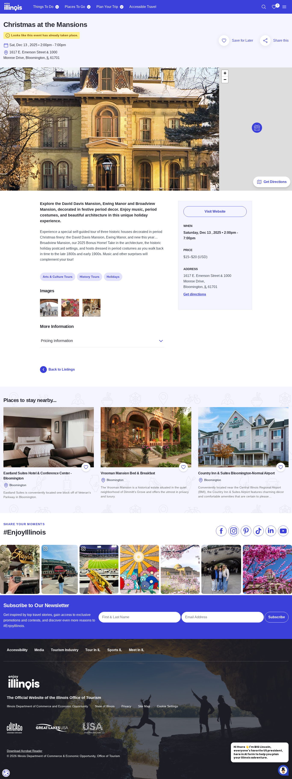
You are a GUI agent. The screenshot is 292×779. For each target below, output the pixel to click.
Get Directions (275, 182)
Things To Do (43, 7)
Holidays (113, 276)
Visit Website (215, 211)
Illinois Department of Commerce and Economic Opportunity (47, 706)
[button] (257, 128)
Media (39, 650)
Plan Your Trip (107, 7)
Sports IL (114, 650)
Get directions (194, 294)
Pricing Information (57, 341)
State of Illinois (105, 706)
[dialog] (6, 773)
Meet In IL (136, 650)
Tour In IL (92, 650)
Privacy (126, 706)
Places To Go (75, 7)
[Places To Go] (88, 7)
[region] (263, 6)
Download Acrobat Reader (24, 751)
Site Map (144, 706)
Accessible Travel (142, 7)
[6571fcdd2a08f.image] (49, 308)
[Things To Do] (57, 7)
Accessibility (17, 650)
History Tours (89, 276)
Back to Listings (62, 369)
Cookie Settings (167, 706)
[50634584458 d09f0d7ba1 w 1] (91, 308)
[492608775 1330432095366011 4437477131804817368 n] (70, 308)
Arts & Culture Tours (57, 276)
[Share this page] (265, 40)
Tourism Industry (64, 650)
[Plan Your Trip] (121, 7)
